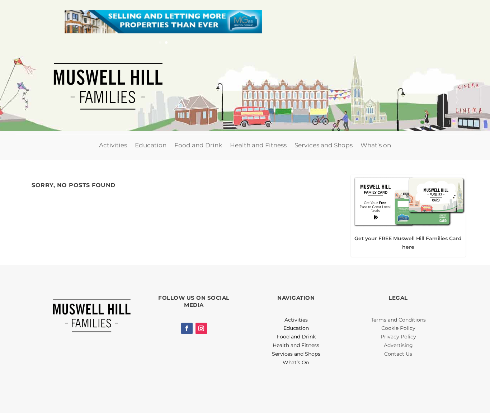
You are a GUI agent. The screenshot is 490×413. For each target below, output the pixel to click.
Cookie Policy (398, 328)
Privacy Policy (398, 336)
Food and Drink (198, 145)
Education (150, 145)
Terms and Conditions (398, 320)
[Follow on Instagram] (201, 328)
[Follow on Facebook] (187, 328)
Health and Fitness (258, 145)
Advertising (398, 345)
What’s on (376, 145)
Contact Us (398, 354)
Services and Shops (324, 145)
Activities (113, 145)
